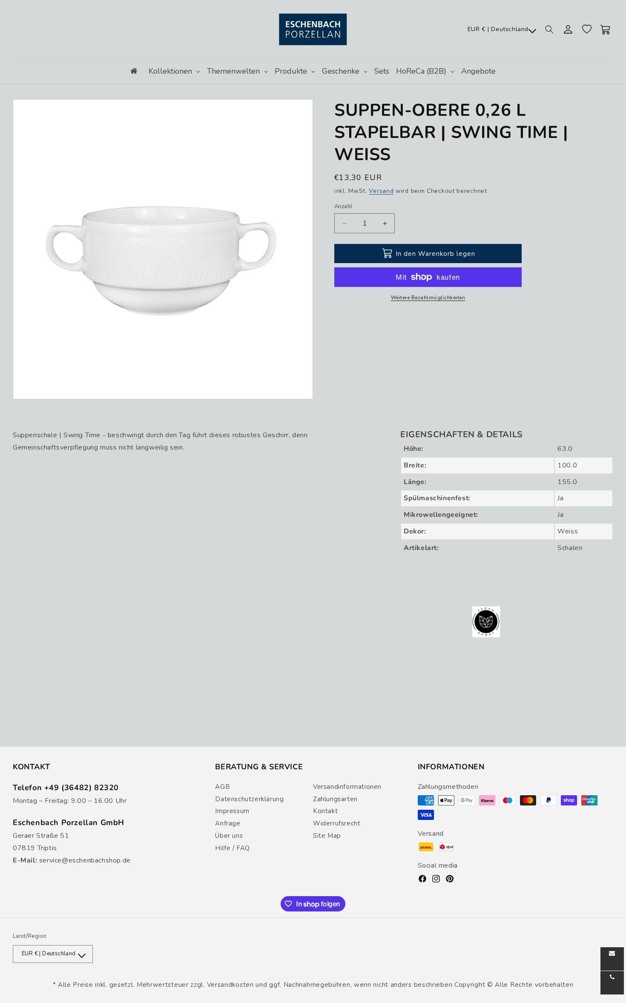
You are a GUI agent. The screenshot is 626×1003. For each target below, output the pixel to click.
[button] (549, 29)
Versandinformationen (347, 786)
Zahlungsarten (335, 799)
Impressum (232, 811)
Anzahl (343, 206)
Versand (381, 191)
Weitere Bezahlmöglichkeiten (428, 297)
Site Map (327, 835)
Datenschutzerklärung (249, 799)
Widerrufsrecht (336, 823)
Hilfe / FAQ (232, 848)
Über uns (229, 835)
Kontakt (325, 811)
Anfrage (227, 823)
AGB (222, 786)
